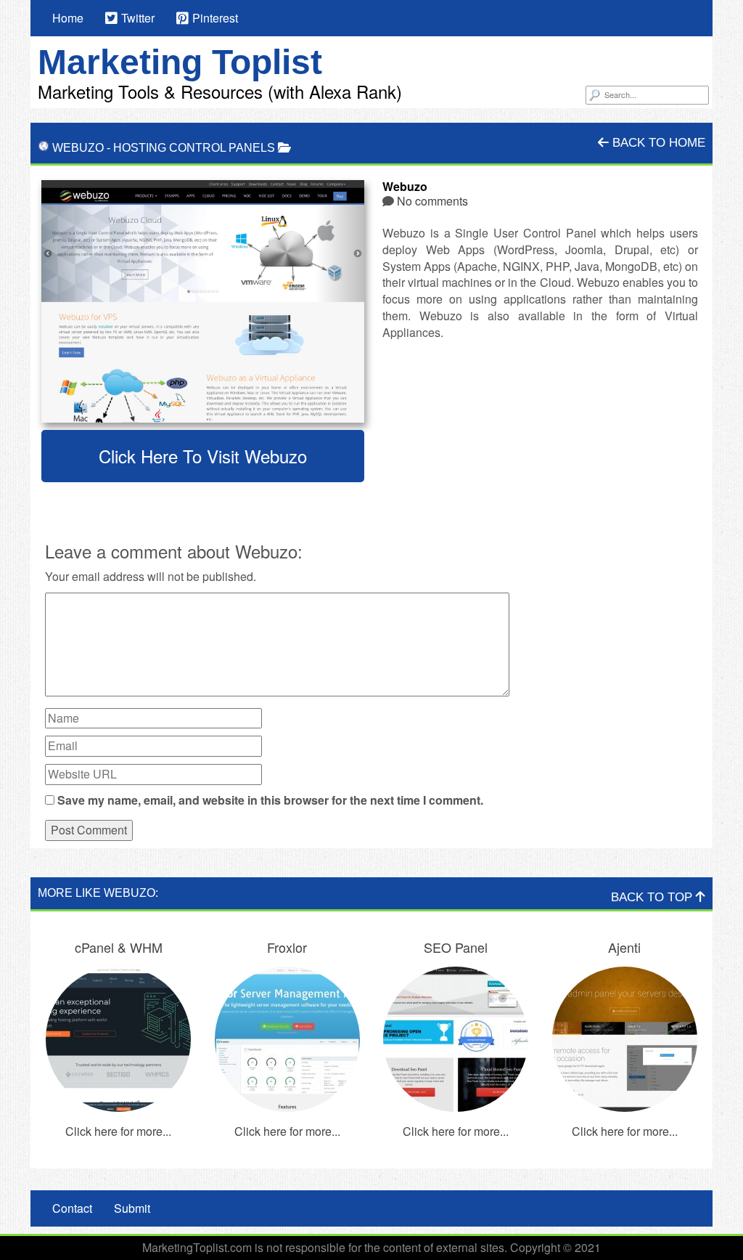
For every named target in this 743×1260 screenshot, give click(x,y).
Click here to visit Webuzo (203, 455)
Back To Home (657, 143)
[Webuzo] (202, 301)
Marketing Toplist (180, 62)
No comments (432, 200)
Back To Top (653, 897)
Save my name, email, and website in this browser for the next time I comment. (270, 800)
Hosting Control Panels (194, 148)
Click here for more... (118, 1131)
